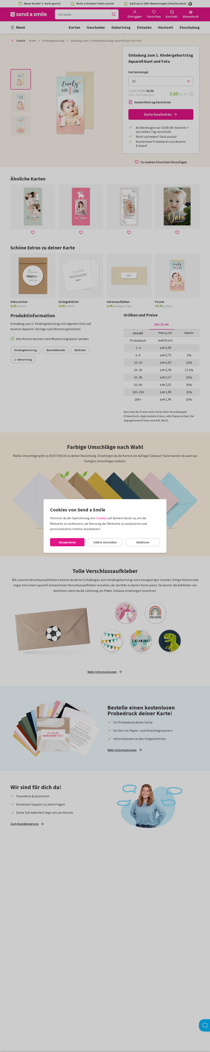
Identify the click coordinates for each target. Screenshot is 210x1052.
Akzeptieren (67, 542)
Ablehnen (143, 542)
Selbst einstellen (105, 542)
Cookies (101, 518)
